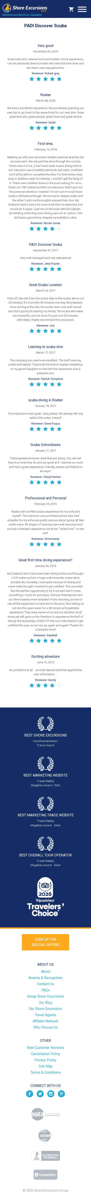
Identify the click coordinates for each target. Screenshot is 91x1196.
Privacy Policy (45, 1060)
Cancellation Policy (45, 1054)
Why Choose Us (45, 1027)
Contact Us (45, 984)
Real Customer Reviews (45, 1048)
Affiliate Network (45, 1021)
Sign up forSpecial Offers (45, 942)
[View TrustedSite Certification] (45, 1175)
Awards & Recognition (45, 978)
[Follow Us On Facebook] (29, 1094)
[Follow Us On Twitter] (40, 1094)
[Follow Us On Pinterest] (61, 1094)
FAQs (45, 990)
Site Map (46, 1066)
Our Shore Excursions (45, 1009)
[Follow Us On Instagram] (50, 1094)
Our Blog (45, 1002)
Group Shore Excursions (45, 996)
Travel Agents (45, 1015)
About (45, 971)
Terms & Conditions (45, 1072)
